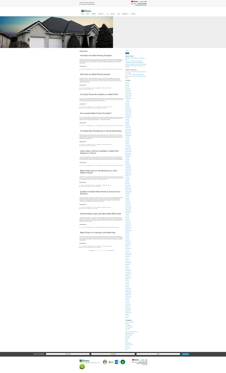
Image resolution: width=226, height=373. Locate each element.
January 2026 (128, 91)
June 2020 (127, 196)
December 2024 (128, 111)
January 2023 (128, 148)
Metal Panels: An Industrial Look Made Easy (97, 232)
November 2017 (128, 243)
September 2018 (128, 230)
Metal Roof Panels (128, 335)
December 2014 (128, 262)
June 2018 (127, 235)
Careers (94, 13)
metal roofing (119, 69)
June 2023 (127, 140)
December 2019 (128, 206)
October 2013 (128, 275)
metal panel (83, 186)
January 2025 (128, 109)
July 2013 (127, 280)
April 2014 (127, 267)
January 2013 (128, 290)
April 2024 (127, 124)
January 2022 (128, 167)
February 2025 (128, 108)
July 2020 (127, 195)
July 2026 (127, 82)
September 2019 (128, 211)
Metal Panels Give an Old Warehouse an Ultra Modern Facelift (98, 171)
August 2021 (127, 175)
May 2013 (127, 283)
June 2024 (127, 120)
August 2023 (127, 137)
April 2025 (127, 104)
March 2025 (127, 106)
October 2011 (128, 311)
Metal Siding (102, 227)
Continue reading (83, 66)
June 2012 (127, 301)
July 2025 (127, 100)
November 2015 (128, 254)
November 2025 (128, 95)
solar (91, 108)
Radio (126, 339)
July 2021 (127, 177)
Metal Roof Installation (129, 333)
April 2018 (127, 238)
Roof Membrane (128, 343)
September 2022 (128, 154)
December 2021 (128, 169)
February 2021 (128, 185)
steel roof (127, 346)
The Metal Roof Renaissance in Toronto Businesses (101, 130)
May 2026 (127, 85)
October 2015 (128, 256)
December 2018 (128, 225)
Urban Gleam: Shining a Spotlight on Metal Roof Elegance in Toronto (99, 152)
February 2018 (128, 241)
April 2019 (127, 219)
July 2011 (127, 314)
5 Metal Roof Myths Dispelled (138, 74)
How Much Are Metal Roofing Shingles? (96, 55)
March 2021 (127, 183)
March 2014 (127, 269)
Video (118, 13)
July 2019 (127, 214)
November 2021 (128, 170)
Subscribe (185, 354)
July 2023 (127, 138)
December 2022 (128, 149)
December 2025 (128, 93)
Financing (127, 323)
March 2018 (127, 240)
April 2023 (127, 143)
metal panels (83, 145)
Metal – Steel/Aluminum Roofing (131, 331)
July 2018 (127, 233)
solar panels (104, 108)
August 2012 (127, 298)
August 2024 (127, 117)
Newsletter (127, 338)
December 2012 (128, 291)
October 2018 (128, 228)
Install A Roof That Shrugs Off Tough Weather (133, 61)
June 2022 (127, 159)
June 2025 (127, 101)
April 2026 (127, 87)
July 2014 (127, 265)
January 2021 (128, 187)
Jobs (126, 330)
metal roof (115, 69)
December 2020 (128, 188)
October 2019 (128, 209)
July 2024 (127, 119)
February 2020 (128, 203)
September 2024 (128, 116)
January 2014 (128, 272)
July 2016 (127, 249)
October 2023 (128, 133)
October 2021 (128, 172)
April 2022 (127, 162)
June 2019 (127, 216)
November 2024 (128, 112)
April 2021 (127, 182)
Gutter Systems (128, 325)
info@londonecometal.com (141, 5)
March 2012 (127, 303)
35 (107, 250)
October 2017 (128, 245)
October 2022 (128, 153)
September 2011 (128, 312)
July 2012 (127, 299)
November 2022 (128, 151)
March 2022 (127, 164)
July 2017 (127, 246)
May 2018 (127, 236)
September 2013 (128, 277)
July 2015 (127, 257)
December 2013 (128, 274)
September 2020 (128, 191)
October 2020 (128, 190)
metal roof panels (88, 208)
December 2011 (128, 307)
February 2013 (128, 288)
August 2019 (127, 212)
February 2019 (128, 222)
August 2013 (127, 278)
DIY (107, 13)
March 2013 (127, 286)
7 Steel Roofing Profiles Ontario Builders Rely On (134, 62)
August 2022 (127, 156)
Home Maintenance (129, 327)
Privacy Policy (144, 364)
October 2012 (128, 295)
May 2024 (127, 122)
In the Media (127, 328)
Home (82, 13)
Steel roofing (127, 347)
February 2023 (128, 146)
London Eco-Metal (84, 69)
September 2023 (128, 135)
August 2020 (127, 193)
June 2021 (127, 178)
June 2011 (127, 315)
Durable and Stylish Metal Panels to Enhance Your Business (100, 192)
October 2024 (128, 114)
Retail (126, 341)
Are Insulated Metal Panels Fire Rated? (95, 113)
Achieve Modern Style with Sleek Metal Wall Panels (100, 213)
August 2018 (127, 232)
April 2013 (127, 285)
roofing (92, 89)
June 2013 (127, 282)
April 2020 (127, 199)
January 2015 (128, 261)
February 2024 (128, 127)
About (87, 13)
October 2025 (128, 96)
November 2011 (128, 309)
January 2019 (128, 224)
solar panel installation (97, 108)
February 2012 (128, 304)
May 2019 (127, 217)
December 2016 (128, 248)
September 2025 (128, 98)
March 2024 (127, 125)
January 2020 (128, 204)
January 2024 (128, 129)
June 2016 (127, 251)
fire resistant (116, 125)
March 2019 (127, 220)
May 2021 (127, 180)
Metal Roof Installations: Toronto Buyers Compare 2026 (135, 64)
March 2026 (127, 88)
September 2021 (128, 174)
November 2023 (128, 132)
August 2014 (127, 264)
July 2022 (127, 158)
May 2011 (127, 317)
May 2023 (127, 141)
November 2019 (128, 207)
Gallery (113, 13)
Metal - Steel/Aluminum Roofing (105, 69)
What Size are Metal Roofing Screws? (95, 74)
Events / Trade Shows (129, 322)
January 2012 (128, 306)
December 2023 (128, 130)
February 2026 (128, 90)
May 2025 (127, 103)
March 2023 (127, 145)
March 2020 (127, 201)
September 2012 (128, 296)
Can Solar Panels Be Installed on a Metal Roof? (99, 94)
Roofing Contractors (129, 344)
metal (108, 227)
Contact (133, 13)
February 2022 (128, 166)
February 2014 (128, 270)
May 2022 (127, 161)
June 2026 (127, 83)
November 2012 (128, 293)
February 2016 (128, 253)
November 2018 (128, 227)
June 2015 (127, 259)
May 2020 (127, 198)
